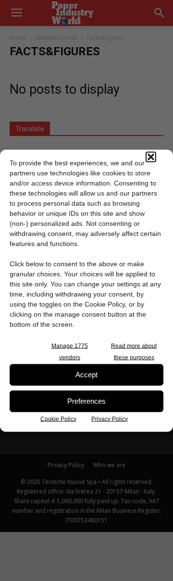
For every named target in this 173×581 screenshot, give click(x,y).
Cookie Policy (58, 418)
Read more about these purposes (134, 351)
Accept (86, 375)
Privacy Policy (109, 418)
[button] (151, 156)
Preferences (86, 401)
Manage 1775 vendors (69, 351)
